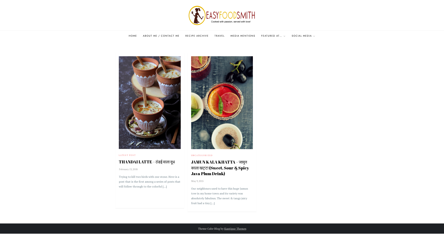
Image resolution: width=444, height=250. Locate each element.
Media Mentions (242, 36)
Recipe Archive (197, 36)
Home (133, 36)
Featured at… (271, 36)
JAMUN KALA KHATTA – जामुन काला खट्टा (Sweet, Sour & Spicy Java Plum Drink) (220, 167)
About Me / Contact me (161, 36)
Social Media (302, 36)
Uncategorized (202, 155)
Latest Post (127, 155)
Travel (220, 36)
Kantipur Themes (235, 229)
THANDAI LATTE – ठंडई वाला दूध (147, 162)
